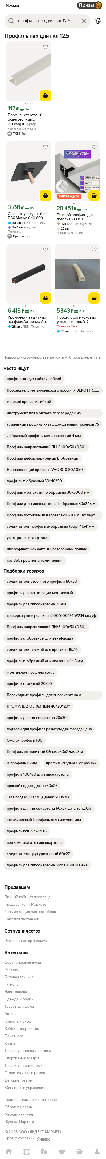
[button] (98, 21)
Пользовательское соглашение (31, 1099)
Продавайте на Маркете (25, 904)
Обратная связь (18, 1107)
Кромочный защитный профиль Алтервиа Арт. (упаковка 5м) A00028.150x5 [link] (28, 319)
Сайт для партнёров (22, 919)
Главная (9, 1152)
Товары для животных (23, 1065)
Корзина (79, 1152)
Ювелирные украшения (25, 1088)
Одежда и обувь (19, 999)
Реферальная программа (26, 941)
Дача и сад (14, 1036)
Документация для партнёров (30, 912)
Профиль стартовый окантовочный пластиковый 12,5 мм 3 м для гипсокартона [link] (27, 117)
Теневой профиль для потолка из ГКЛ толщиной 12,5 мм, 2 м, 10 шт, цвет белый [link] (76, 217)
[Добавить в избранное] (45, 47)
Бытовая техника (19, 977)
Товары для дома (19, 1006)
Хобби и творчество (22, 1029)
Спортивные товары (22, 1058)
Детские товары (19, 1080)
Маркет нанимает (20, 1114)
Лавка (44, 1152)
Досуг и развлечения (23, 962)
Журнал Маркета (19, 1122)
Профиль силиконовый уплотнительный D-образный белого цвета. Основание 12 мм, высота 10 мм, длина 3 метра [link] (77, 319)
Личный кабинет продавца (28, 897)
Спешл (27, 1152)
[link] (34, 379)
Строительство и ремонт (26, 1073)
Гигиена (11, 984)
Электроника (16, 992)
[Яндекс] (43, 1139)
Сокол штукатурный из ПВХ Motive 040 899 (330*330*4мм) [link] (27, 216)
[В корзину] (45, 95)
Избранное (62, 1152)
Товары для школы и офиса (28, 1051)
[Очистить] (84, 21)
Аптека (11, 1014)
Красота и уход (18, 1021)
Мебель (11, 969)
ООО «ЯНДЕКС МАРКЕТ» (39, 1132)
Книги (10, 1043)
